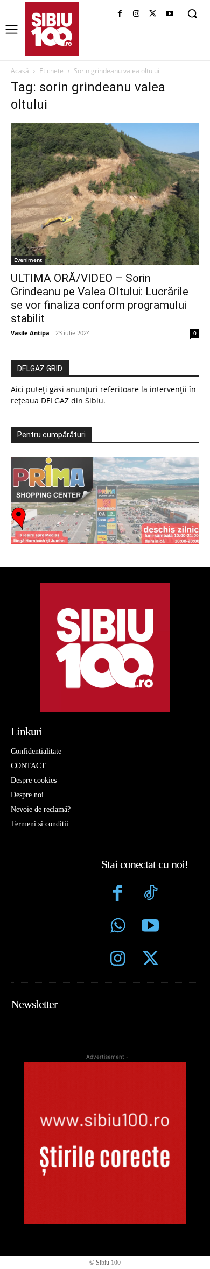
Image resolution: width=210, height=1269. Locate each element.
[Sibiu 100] (52, 29)
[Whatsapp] (117, 927)
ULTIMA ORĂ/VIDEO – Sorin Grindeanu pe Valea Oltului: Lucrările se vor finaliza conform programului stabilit (99, 298)
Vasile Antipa (30, 333)
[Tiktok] (150, 894)
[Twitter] (150, 960)
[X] (152, 14)
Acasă (20, 70)
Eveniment (28, 260)
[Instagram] (136, 14)
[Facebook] (119, 14)
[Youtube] (169, 14)
